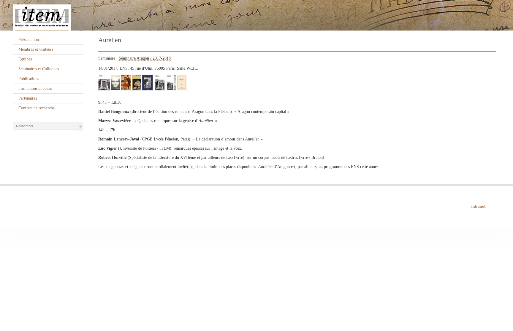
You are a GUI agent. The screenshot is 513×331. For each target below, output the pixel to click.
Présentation (28, 39)
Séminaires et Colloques (38, 69)
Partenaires (27, 98)
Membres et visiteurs (35, 49)
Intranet (478, 206)
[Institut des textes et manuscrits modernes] (256, 15)
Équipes (25, 59)
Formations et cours (35, 88)
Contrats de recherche (36, 108)
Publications (28, 78)
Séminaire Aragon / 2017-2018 (145, 58)
